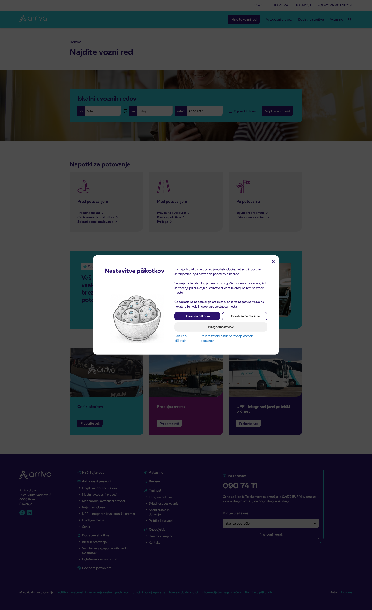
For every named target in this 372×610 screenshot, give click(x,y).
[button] (273, 261)
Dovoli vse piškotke (197, 316)
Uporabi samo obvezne (245, 316)
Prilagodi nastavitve (221, 327)
